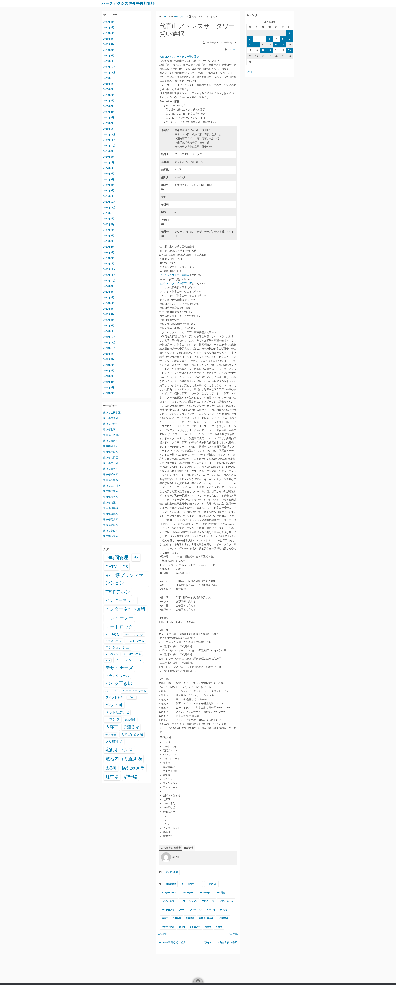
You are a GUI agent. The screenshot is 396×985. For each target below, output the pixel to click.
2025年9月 (108, 83)
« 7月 (249, 72)
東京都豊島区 (110, 530)
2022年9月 (108, 286)
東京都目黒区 (110, 508)
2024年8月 (108, 156)
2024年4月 (108, 179)
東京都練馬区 (110, 514)
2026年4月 (108, 44)
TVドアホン (211, 884)
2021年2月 (108, 393)
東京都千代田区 (112, 435)
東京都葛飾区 (110, 525)
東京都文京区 (110, 463)
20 (269, 50)
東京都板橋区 (110, 480)
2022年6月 (108, 303)
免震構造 (130, 719)
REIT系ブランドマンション (124, 579)
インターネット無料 (125, 609)
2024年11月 (109, 140)
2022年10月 (109, 280)
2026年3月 (108, 50)
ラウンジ (224, 909)
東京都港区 (109, 502)
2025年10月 (109, 78)
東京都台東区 (110, 440)
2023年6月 (108, 235)
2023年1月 (108, 263)
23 (289, 50)
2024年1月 (108, 196)
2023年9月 (108, 218)
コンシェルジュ (169, 901)
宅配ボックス (168, 927)
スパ (107, 660)
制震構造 (190, 918)
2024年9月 (108, 151)
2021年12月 (109, 337)
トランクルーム (226, 901)
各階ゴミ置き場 (206, 918)
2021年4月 (108, 382)
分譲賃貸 (177, 918)
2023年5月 (108, 241)
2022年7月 (108, 297)
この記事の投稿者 (171, 847)
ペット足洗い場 (117, 712)
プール (182, 909)
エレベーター (187, 892)
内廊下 (165, 918)
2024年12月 (109, 134)
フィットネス (196, 909)
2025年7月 (108, 95)
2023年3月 (108, 252)
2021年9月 (108, 353)
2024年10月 (109, 145)
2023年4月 (108, 246)
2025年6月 (108, 100)
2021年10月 (109, 348)
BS (182, 884)
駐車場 (208, 927)
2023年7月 (108, 230)
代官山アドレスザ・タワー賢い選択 (179, 56)
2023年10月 (109, 213)
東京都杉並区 (110, 474)
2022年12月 (109, 269)
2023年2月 (108, 258)
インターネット (169, 892)
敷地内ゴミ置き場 (123, 758)
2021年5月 (108, 376)
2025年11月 (109, 72)
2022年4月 (108, 314)
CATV (191, 884)
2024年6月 (108, 168)
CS (200, 884)
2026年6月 (108, 33)
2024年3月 (108, 185)
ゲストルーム (135, 640)
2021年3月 (108, 387)
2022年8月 (108, 291)
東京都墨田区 (110, 452)
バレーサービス (111, 691)
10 (250, 44)
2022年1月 (108, 331)
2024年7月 (108, 162)
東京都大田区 (110, 457)
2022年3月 (108, 320)
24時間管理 (171, 884)
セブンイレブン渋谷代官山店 (175, 283)
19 (263, 50)
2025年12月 (109, 67)
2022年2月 (108, 325)
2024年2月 (108, 190)
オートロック (204, 892)
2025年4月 (108, 112)
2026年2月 (108, 55)
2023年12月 (109, 201)
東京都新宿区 (110, 468)
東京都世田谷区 (112, 412)
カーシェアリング (134, 634)
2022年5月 (108, 308)
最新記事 (189, 847)
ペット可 (211, 909)
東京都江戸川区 (112, 485)
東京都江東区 (110, 491)
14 (276, 44)
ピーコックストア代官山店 (174, 275)
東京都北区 (109, 429)
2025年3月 (108, 117)
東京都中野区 (110, 423)
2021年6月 (108, 370)
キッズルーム (113, 640)
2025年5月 (108, 106)
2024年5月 (108, 173)
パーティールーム (134, 690)
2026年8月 (108, 22)
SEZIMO (232, 49)
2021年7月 (108, 365)
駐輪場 (219, 927)
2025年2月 (108, 123)
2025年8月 (108, 89)
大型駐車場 (223, 918)
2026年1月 (108, 61)
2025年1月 (108, 128)
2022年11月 (109, 275)
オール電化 (220, 892)
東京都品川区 (110, 446)
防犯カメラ (195, 927)
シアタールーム (132, 653)
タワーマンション (189, 901)
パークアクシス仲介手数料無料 (128, 3)
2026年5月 (108, 38)
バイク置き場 (168, 909)
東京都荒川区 (110, 519)
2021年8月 (108, 359)
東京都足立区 (110, 536)
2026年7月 (108, 27)
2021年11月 (109, 342)
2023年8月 (108, 224)
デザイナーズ (208, 901)
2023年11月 (109, 207)
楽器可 (182, 927)
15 (283, 44)
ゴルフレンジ (111, 654)
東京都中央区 (110, 418)
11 (256, 44)
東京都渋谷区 (172, 872)
